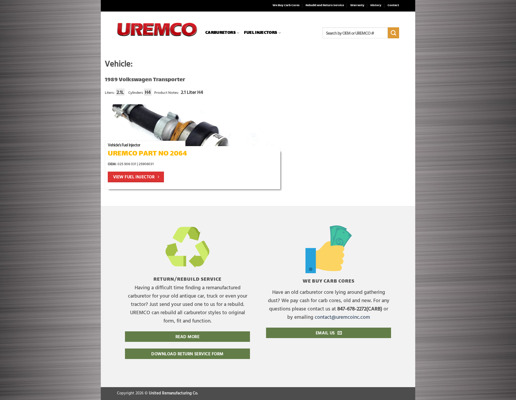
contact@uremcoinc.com (342, 317)
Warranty (357, 5)
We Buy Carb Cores (286, 5)
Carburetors (220, 32)
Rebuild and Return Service (325, 5)
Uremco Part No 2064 (147, 154)
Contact (393, 5)
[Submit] (393, 33)
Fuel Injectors (260, 32)
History (375, 5)
